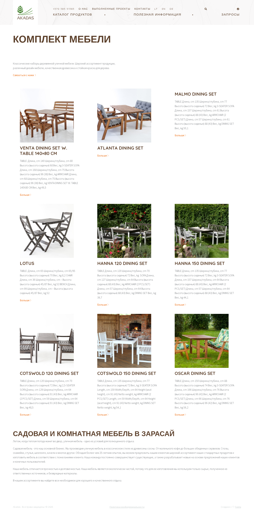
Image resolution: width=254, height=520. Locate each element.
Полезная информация (157, 14)
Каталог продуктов (72, 14)
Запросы (231, 14)
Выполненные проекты (111, 8)
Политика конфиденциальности (127, 506)
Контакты (142, 8)
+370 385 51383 (63, 8)
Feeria (238, 506)
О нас (83, 8)
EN (164, 8)
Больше (25, 194)
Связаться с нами (23, 75)
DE (171, 8)
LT (156, 8)
